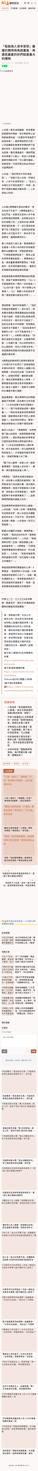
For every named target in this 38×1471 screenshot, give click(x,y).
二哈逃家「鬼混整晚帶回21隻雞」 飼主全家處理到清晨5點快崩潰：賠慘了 (20, 710)
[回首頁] (10, 3)
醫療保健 (31, 8)
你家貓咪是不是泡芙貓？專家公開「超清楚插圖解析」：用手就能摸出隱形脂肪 (20, 741)
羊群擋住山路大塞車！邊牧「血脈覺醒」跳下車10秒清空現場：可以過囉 (19, 729)
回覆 (33, 1051)
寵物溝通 (6, 763)
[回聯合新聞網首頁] (5, 3)
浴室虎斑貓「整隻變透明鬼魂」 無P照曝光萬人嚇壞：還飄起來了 (19, 752)
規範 (4, 1051)
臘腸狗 (16, 763)
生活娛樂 (23, 8)
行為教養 (14, 8)
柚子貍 (25, 763)
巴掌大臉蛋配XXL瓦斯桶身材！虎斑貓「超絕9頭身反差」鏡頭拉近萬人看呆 (20, 719)
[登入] (32, 3)
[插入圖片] (28, 1051)
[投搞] (28, 3)
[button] (25, 3)
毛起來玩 (5, 8)
